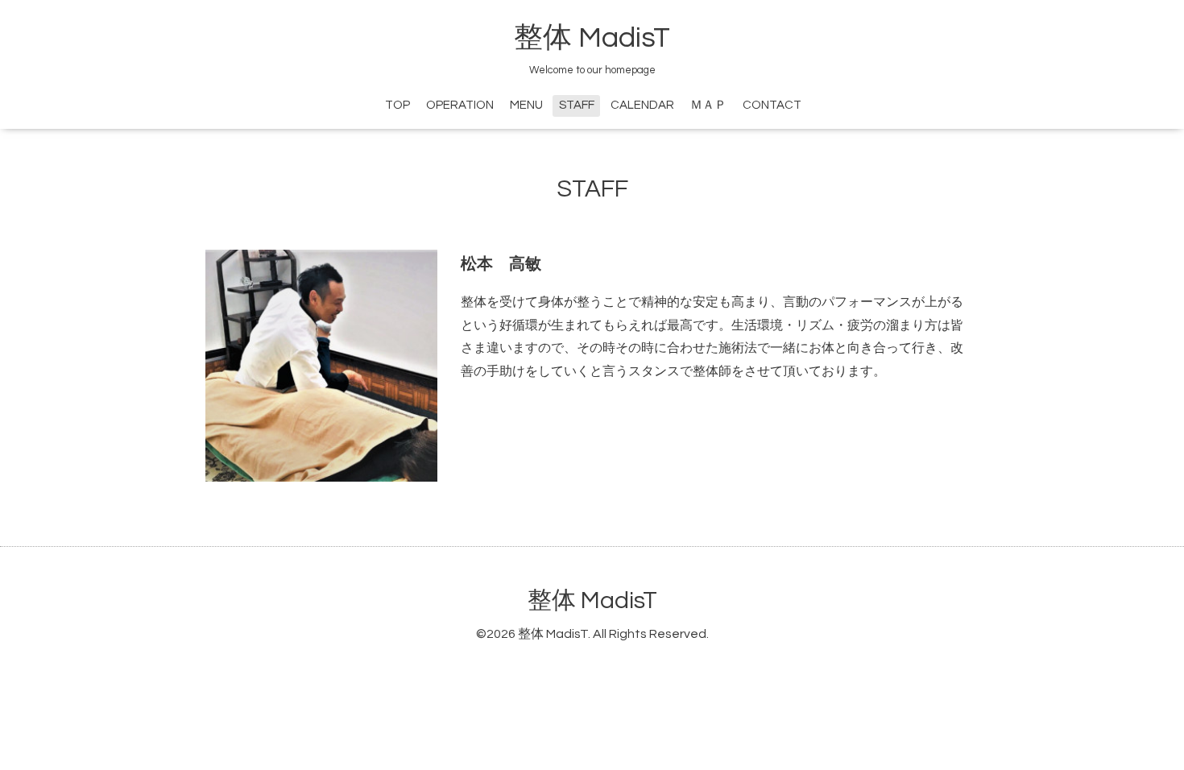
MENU (526, 105)
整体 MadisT (592, 38)
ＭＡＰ (708, 105)
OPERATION (460, 105)
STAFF (576, 105)
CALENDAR (642, 105)
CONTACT (772, 105)
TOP (397, 105)
